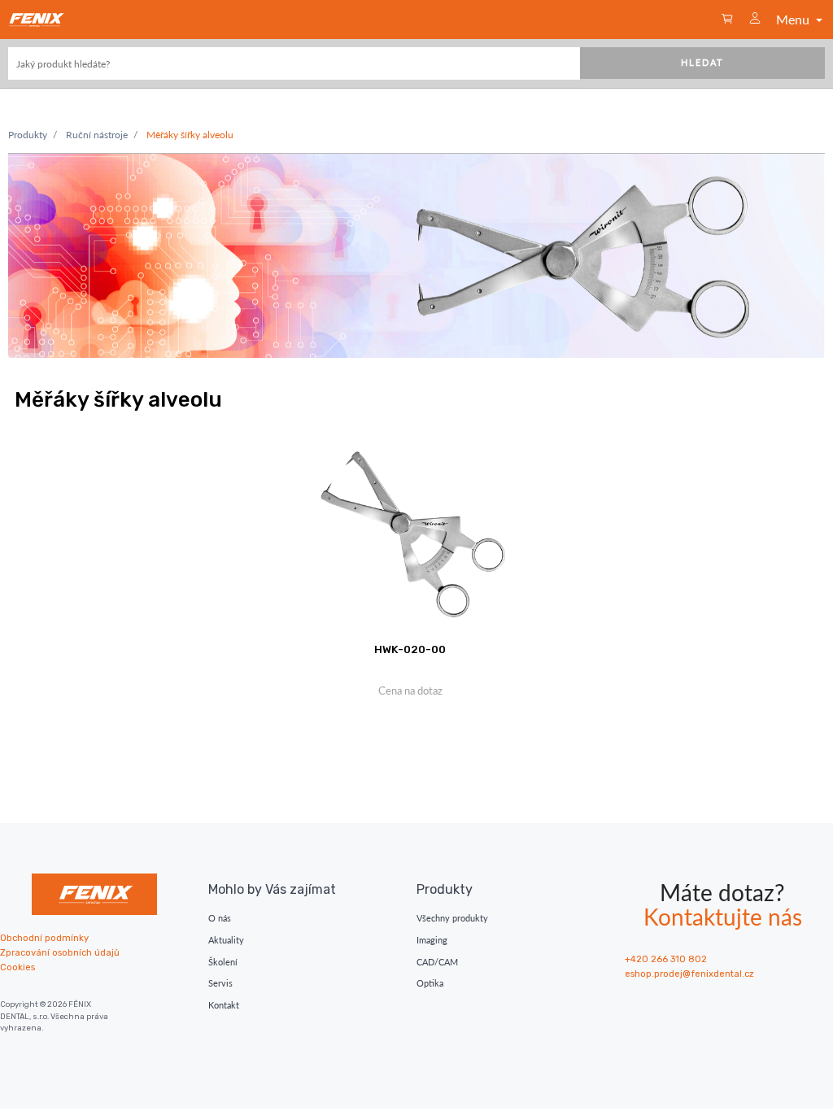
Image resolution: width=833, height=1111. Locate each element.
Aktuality (226, 940)
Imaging (431, 940)
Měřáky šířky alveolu (189, 135)
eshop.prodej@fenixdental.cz (689, 974)
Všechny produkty (452, 918)
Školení (223, 961)
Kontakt (223, 1005)
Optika (429, 983)
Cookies (17, 967)
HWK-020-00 (410, 649)
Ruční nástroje (97, 135)
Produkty (27, 135)
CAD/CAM (437, 961)
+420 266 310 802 (666, 959)
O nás (219, 918)
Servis (220, 983)
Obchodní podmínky (44, 938)
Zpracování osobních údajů (60, 953)
